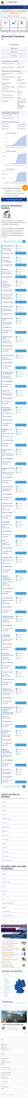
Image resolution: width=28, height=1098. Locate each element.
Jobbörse (3, 1060)
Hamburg (6, 981)
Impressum (3, 1046)
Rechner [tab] (15, 52)
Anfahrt (20, 250)
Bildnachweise (4, 1048)
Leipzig (6, 995)
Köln (5, 984)
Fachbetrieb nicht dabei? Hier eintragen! (12, 241)
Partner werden (4, 1086)
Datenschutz (4, 1044)
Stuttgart (6, 988)
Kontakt (20, 248)
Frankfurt (6, 986)
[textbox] (14, 975)
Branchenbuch (4, 1058)
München (6, 983)
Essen (5, 994)
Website (20, 246)
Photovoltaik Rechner (6, 1074)
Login (2, 1088)
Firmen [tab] (15, 48)
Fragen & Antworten (5, 1062)
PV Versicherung (5, 1078)
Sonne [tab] (15, 55)
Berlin (5, 979)
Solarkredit (3, 1076)
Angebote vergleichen (6, 1072)
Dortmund (7, 992)
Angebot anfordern (20, 253)
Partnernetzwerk (5, 1049)
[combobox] (14, 975)
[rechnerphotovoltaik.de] (9, 2)
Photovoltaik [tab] (15, 44)
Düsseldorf (7, 990)
